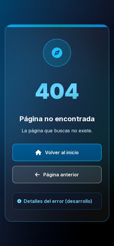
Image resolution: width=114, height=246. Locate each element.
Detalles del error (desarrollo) (58, 201)
